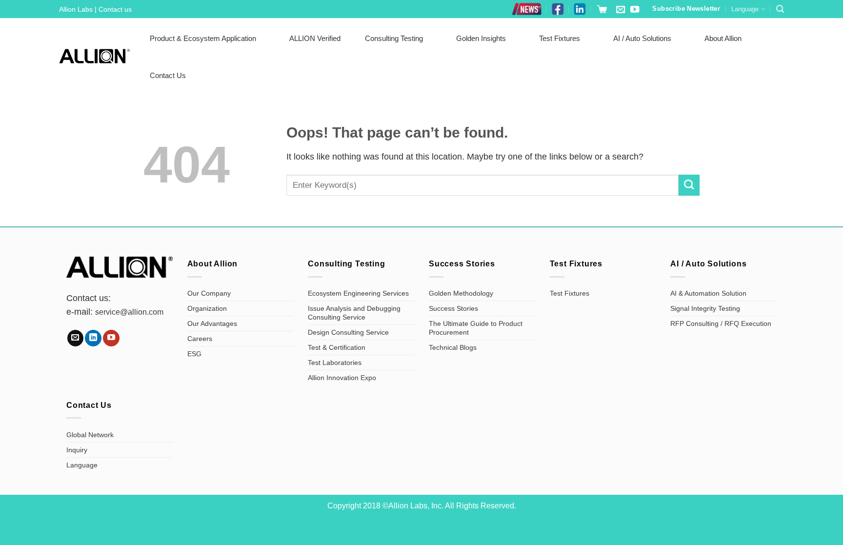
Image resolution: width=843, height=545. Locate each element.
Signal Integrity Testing (705, 308)
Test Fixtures (559, 38)
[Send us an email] (620, 10)
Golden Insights (481, 38)
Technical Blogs (453, 347)
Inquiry (76, 450)
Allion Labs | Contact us (95, 9)
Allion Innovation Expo (342, 378)
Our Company (209, 293)
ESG (194, 354)
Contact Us (168, 75)
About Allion (723, 38)
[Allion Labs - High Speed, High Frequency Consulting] (94, 56)
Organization (207, 308)
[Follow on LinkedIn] (93, 338)
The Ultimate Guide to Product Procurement (475, 328)
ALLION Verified (315, 38)
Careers (199, 339)
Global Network (90, 435)
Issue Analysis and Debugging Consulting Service (354, 312)
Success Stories (453, 308)
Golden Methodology (461, 293)
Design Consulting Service (348, 332)
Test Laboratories (334, 362)
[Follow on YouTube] (634, 10)
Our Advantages (212, 323)
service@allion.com (129, 312)
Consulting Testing (394, 38)
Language (745, 9)
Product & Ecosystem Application (203, 38)
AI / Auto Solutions (642, 38)
